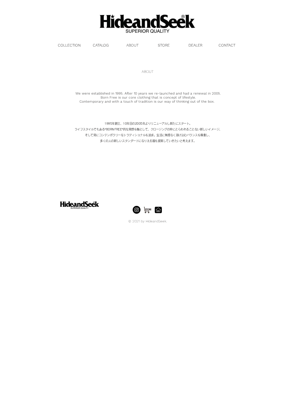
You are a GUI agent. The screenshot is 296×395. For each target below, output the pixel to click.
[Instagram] (136, 210)
